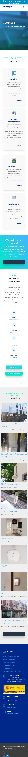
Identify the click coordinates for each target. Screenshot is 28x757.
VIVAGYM (4, 566)
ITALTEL (4, 593)
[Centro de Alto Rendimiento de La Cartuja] (14, 609)
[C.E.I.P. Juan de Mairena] (14, 472)
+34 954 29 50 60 (21, 1)
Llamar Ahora (14, 367)
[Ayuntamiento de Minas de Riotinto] (14, 412)
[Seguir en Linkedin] (7, 756)
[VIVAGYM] (14, 554)
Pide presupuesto (14, 373)
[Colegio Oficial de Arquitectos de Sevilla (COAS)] (14, 442)
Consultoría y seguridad (7, 430)
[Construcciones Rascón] (14, 499)
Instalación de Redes (6, 487)
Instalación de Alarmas (9, 665)
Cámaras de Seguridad (9, 662)
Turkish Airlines (7, 539)
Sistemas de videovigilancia (20, 430)
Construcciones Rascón (10, 511)
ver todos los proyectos (14, 633)
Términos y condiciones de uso (11, 752)
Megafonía (14, 487)
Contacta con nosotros (14, 262)
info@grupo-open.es (14, 3)
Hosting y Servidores (9, 659)
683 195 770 (7, 1)
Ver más (18, 100)
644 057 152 (13, 1)
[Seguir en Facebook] (4, 756)
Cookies (5, 753)
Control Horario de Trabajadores (12, 671)
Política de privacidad (16, 750)
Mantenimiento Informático (11, 656)
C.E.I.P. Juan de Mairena (10, 484)
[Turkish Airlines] (14, 527)
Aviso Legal (6, 750)
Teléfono (14, 330)
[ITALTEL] (14, 581)
